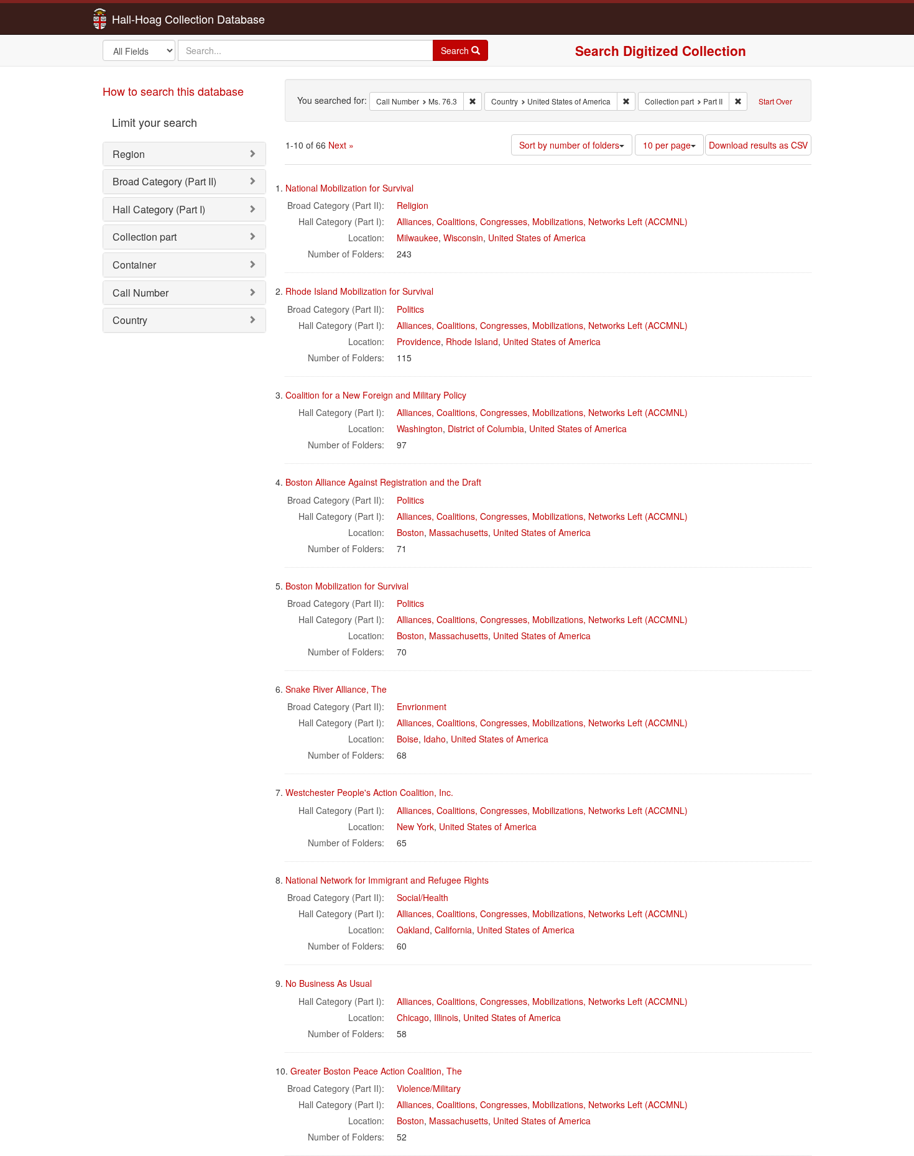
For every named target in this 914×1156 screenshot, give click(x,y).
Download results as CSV (758, 145)
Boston (410, 532)
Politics (410, 309)
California (453, 929)
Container (134, 264)
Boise (407, 739)
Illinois (446, 1017)
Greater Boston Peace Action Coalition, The (376, 1071)
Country (130, 320)
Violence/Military (429, 1088)
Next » (341, 145)
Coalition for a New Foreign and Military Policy (375, 395)
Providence (419, 341)
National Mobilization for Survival (349, 188)
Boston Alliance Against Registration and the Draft (383, 482)
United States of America (537, 237)
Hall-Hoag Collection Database (149, 19)
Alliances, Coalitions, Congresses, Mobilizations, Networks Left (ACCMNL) (542, 221)
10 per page (667, 145)
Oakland (413, 929)
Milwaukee (417, 237)
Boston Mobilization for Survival (347, 586)
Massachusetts (458, 532)
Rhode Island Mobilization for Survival (359, 291)
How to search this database (173, 91)
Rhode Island (472, 341)
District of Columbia (486, 428)
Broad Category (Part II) (164, 181)
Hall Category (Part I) (159, 209)
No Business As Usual (328, 983)
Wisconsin (463, 237)
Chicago (413, 1017)
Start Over (775, 101)
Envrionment (421, 706)
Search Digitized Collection (660, 50)
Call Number (140, 292)
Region (129, 154)
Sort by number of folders (569, 145)
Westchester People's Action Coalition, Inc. (369, 792)
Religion (412, 205)
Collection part (145, 236)
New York (415, 826)
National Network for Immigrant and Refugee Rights (387, 880)
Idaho (434, 739)
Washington (420, 428)
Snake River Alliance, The (336, 689)
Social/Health (422, 897)
